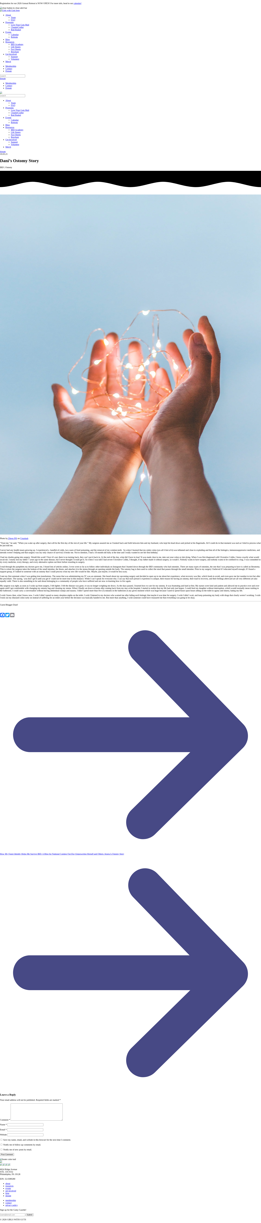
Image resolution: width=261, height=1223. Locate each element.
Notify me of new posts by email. (17, 1149)
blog (7, 1193)
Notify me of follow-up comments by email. (22, 1145)
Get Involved (11, 54)
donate (3, 78)
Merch (8, 61)
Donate (8, 71)
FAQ (13, 20)
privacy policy (11, 1205)
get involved (10, 1191)
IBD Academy (17, 44)
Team (13, 17)
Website (3, 1135)
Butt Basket (16, 30)
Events (8, 32)
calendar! (77, 3)
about (7, 1183)
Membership (10, 66)
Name (3, 1124)
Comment (5, 1120)
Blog (7, 39)
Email (3, 1129)
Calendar (15, 34)
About (8, 15)
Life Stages (16, 47)
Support (14, 56)
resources (9, 1186)
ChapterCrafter (17, 27)
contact (8, 1203)
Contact (8, 68)
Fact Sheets (16, 49)
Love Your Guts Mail (20, 25)
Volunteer (15, 59)
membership (10, 1200)
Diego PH (12, 538)
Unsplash (24, 538)
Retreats (14, 37)
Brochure (15, 52)
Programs (9, 22)
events (8, 1188)
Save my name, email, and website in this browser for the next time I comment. (37, 1140)
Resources (9, 42)
